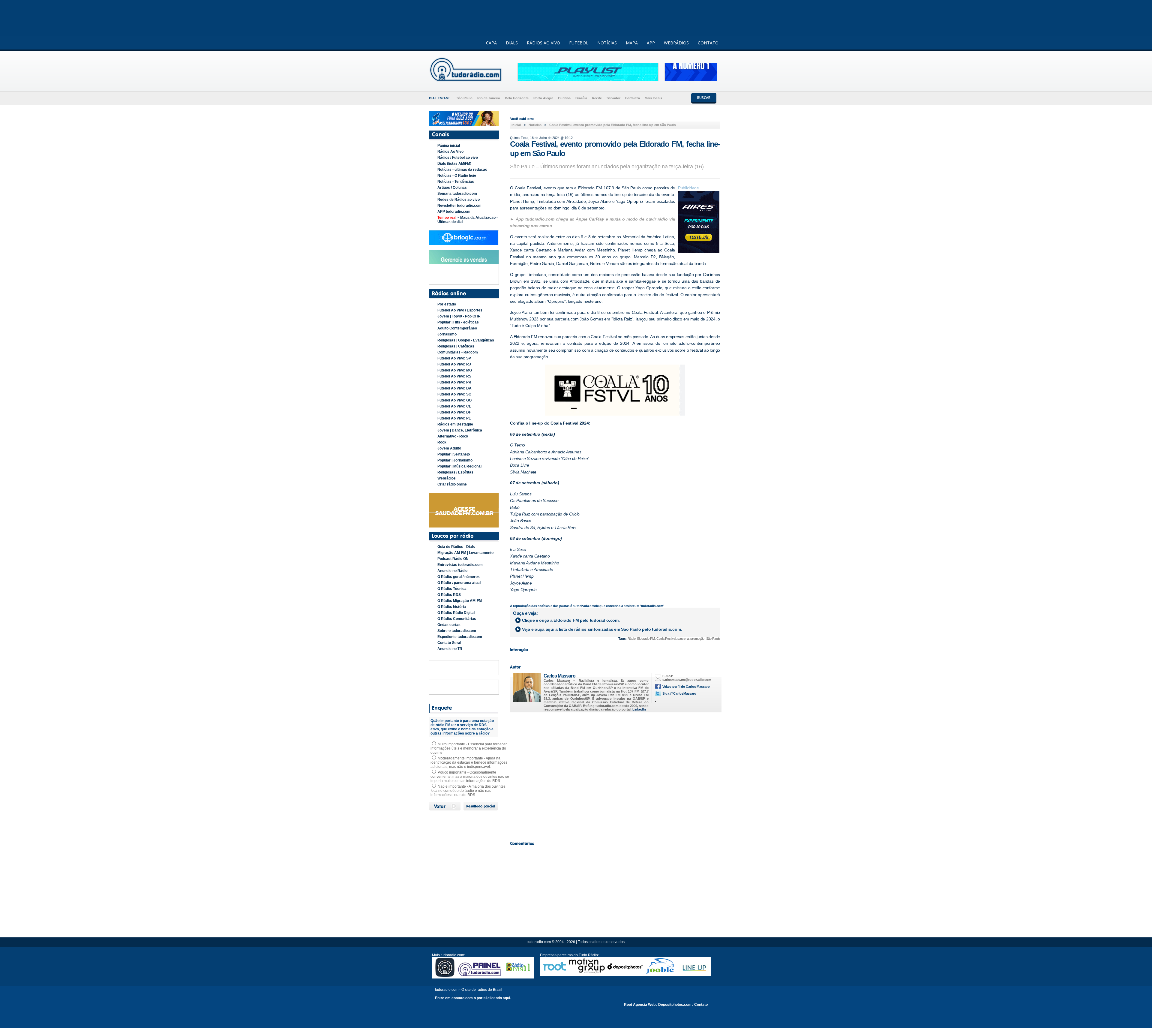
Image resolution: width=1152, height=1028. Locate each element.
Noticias (535, 125)
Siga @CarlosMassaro (679, 693)
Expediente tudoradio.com (459, 637)
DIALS (512, 43)
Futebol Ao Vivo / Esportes (459, 310)
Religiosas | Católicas (455, 346)
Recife (597, 98)
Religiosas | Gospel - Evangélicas (465, 340)
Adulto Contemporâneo (457, 328)
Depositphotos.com (675, 1004)
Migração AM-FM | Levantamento (465, 553)
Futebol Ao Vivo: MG (454, 370)
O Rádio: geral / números (458, 577)
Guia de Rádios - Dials (456, 547)
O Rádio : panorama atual (459, 583)
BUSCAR (703, 97)
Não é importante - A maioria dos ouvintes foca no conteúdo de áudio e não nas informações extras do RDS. (468, 790)
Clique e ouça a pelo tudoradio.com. (571, 620)
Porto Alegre (543, 98)
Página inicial (448, 145)
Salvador (613, 98)
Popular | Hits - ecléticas (458, 322)
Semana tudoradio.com (457, 193)
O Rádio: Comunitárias (456, 619)
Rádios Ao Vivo (450, 151)
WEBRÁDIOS (676, 43)
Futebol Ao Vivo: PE (454, 418)
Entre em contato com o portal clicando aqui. (473, 998)
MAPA (632, 43)
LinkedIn (639, 709)
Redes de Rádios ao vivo (458, 199)
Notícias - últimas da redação (462, 169)
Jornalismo (447, 334)
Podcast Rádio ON (453, 559)
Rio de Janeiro (488, 98)
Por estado (446, 304)
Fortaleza (632, 98)
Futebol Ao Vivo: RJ (454, 364)
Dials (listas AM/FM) (454, 163)
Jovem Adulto (449, 448)
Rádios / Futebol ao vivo (457, 157)
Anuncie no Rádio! (453, 571)
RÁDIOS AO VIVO (543, 43)
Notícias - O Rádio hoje (456, 175)
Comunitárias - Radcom (457, 352)
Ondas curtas (448, 625)
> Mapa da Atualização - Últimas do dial (467, 219)
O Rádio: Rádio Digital (456, 613)
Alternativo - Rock (452, 436)
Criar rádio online (452, 484)
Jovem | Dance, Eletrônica (459, 430)
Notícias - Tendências (455, 181)
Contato (701, 1004)
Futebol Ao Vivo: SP (454, 358)
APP (651, 43)
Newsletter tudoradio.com (459, 205)
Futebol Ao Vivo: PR (454, 382)
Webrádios (446, 478)
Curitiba (564, 98)
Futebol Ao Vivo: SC (454, 394)
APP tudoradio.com (453, 211)
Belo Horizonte (517, 98)
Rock (441, 442)
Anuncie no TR (449, 649)
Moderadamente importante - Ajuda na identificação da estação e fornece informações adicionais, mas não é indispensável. (468, 762)
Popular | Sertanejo (453, 454)
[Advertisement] (615, 775)
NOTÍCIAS (607, 43)
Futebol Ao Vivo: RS (454, 376)
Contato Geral (449, 643)
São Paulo (464, 98)
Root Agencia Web (640, 1004)
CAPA (491, 43)
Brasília (581, 98)
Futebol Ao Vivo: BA (454, 388)
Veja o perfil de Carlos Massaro (686, 686)
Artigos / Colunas (452, 187)
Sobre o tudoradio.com (456, 631)
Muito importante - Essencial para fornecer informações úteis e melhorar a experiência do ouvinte (468, 748)
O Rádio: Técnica (451, 589)
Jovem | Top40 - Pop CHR (459, 316)
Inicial (516, 125)
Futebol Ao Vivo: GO (454, 400)
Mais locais (653, 98)
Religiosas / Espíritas (455, 472)
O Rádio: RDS (449, 595)
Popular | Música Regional (459, 466)
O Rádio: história (451, 607)
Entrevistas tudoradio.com (460, 565)
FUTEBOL (578, 43)
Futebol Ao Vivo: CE (454, 406)
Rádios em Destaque (455, 424)
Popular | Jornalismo (454, 460)
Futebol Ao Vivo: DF (454, 412)
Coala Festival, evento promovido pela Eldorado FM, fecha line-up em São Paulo (612, 125)
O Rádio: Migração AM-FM (459, 601)
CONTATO (708, 43)
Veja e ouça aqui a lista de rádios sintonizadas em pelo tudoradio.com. (602, 629)
